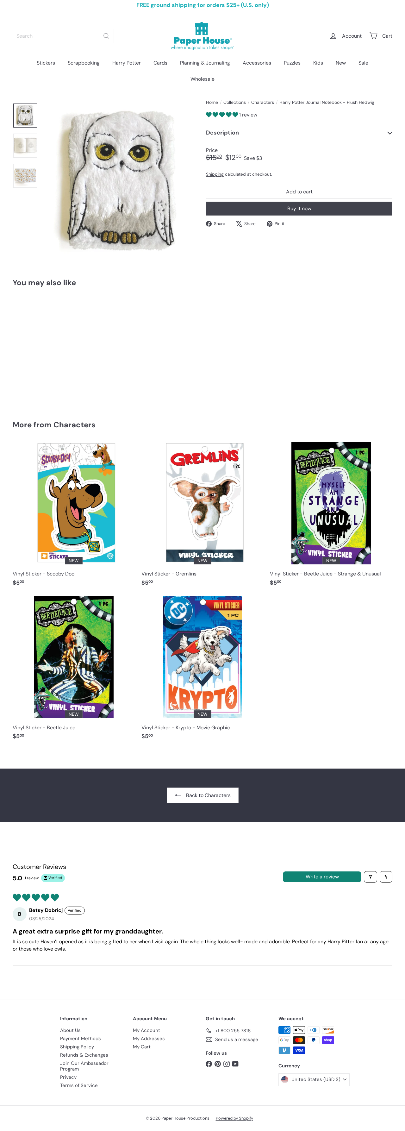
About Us (70, 1030)
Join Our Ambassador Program (84, 1066)
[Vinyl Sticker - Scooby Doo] (74, 517)
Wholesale (202, 79)
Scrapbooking (84, 63)
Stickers (46, 63)
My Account (146, 1030)
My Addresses (149, 1038)
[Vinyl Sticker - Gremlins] (202, 517)
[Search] (106, 36)
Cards (160, 63)
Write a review (322, 876)
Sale (363, 63)
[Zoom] (121, 181)
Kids (318, 63)
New (341, 63)
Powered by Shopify (234, 1118)
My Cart (142, 1047)
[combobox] (63, 36)
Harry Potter (126, 63)
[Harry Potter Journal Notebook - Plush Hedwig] (42, 349)
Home (212, 102)
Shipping (215, 174)
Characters (262, 102)
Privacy (68, 1077)
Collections (234, 102)
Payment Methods (80, 1038)
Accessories (257, 63)
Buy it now (299, 208)
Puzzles (292, 63)
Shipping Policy (77, 1047)
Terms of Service (79, 1085)
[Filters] (370, 877)
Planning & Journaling (205, 63)
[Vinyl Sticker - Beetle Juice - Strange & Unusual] (331, 517)
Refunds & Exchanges (84, 1055)
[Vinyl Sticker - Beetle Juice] (74, 671)
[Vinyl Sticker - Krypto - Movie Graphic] (202, 671)
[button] (222, 114)
